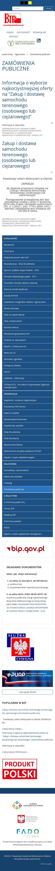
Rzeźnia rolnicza (11, 327)
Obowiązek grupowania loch (17, 333)
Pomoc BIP (9, 508)
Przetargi (8, 483)
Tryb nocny (16, 3)
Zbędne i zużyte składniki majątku (19, 457)
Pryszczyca (9, 251)
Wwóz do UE (10, 352)
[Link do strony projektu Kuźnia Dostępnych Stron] (27, 804)
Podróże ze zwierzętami (15, 340)
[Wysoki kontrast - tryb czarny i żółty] (26, 3)
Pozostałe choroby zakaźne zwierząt (20, 283)
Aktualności (9, 244)
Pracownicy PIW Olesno (15, 406)
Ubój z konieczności (13, 321)
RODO (7, 527)
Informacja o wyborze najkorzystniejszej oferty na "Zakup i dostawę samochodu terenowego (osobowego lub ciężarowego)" (25, 736)
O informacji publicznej (14, 502)
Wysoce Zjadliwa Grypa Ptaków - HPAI (21, 270)
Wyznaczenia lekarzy (13, 444)
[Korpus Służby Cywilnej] (20, 647)
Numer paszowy (11, 308)
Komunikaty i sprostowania (16, 470)
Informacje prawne (12, 521)
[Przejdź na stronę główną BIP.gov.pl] (25, 549)
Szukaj (48, 8)
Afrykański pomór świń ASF (16, 257)
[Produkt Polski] (19, 769)
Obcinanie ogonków (13, 359)
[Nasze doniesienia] (37, 41)
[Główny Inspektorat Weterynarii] (20, 42)
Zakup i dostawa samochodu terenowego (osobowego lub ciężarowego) (19, 154)
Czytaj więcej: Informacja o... (15, 752)
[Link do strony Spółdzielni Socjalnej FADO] (27, 833)
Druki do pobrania (12, 432)
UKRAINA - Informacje (14, 378)
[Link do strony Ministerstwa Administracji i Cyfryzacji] (27, 818)
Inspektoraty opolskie (13, 425)
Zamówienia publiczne (14, 489)
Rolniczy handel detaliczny (16, 289)
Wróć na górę (46, 864)
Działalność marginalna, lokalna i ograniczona (25, 302)
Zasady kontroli (11, 295)
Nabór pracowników (13, 476)
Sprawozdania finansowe (15, 419)
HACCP (7, 371)
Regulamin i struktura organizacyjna (20, 400)
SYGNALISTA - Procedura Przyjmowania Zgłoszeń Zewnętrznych (27, 386)
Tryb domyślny (12, 3)
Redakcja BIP (10, 515)
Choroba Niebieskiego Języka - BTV (20, 276)
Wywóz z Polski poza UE (15, 346)
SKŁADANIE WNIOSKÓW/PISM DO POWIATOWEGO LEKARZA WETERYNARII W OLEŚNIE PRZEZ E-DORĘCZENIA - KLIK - (27, 607)
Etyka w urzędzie (11, 413)
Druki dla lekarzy (11, 438)
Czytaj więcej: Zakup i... (12, 728)
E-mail (52, 123)
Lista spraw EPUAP (27, 692)
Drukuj (49, 123)
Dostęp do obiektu (12, 365)
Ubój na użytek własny (14, 314)
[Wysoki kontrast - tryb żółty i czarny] (30, 3)
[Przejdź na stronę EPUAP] (27, 678)
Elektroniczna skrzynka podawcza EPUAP (22, 451)
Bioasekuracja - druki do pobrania (19, 263)
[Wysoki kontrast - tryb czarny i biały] (22, 3)
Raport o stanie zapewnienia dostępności (22, 534)
